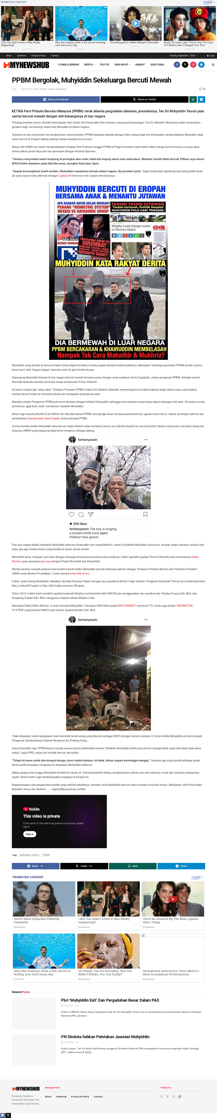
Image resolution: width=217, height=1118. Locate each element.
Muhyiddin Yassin (29, 855)
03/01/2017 (26, 89)
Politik (104, 64)
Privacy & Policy (38, 55)
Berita (88, 64)
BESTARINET (127, 605)
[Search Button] (213, 65)
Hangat (140, 64)
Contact (54, 55)
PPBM (46, 855)
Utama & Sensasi (68, 64)
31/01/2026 (68, 1006)
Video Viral (157, 64)
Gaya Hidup (121, 64)
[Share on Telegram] (201, 99)
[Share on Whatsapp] (193, 99)
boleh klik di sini (79, 573)
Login (211, 55)
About (9, 55)
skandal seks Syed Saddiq (44, 418)
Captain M (64, 175)
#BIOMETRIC (185, 605)
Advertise (21, 55)
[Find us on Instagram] (193, 65)
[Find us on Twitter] (185, 65)
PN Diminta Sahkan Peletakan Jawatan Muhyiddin (105, 1036)
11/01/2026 (68, 1042)
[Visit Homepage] (26, 65)
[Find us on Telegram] (201, 65)
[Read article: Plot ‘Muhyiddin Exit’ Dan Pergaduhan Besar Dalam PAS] (34, 1013)
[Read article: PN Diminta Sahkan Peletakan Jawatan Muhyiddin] (34, 1050)
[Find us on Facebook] (177, 65)
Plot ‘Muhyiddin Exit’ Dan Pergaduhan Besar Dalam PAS (110, 1000)
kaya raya (45, 561)
